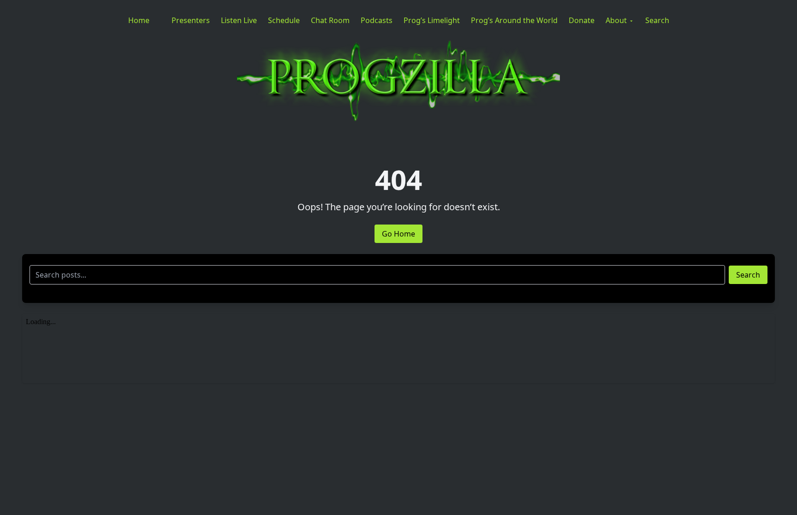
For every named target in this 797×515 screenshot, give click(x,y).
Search (657, 20)
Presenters (191, 20)
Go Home (398, 234)
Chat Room (330, 20)
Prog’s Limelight (432, 20)
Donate (582, 20)
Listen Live (239, 20)
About (616, 20)
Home (138, 20)
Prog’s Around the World (514, 20)
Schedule (284, 20)
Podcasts (377, 20)
